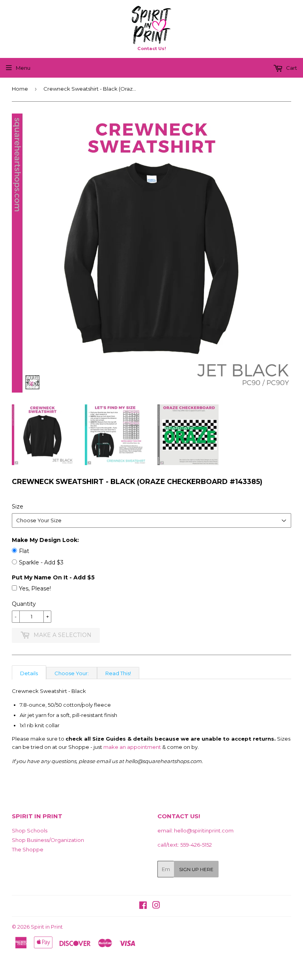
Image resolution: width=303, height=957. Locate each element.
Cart (291, 68)
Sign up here (196, 869)
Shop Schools (29, 830)
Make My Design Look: (45, 540)
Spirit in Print (47, 926)
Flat (24, 551)
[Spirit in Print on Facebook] (143, 906)
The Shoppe (27, 849)
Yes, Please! (35, 588)
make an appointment (132, 747)
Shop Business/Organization (48, 840)
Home (20, 89)
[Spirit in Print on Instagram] (156, 906)
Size (17, 506)
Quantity (24, 603)
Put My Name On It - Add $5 (53, 577)
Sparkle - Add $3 (41, 562)
